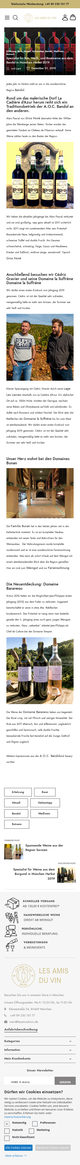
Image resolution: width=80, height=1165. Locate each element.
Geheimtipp (38, 51)
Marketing (43, 1130)
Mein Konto (65, 17)
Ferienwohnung (58, 568)
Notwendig (19, 1122)
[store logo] (40, 17)
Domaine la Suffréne (23, 283)
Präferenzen (48, 1122)
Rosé (19, 51)
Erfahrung (11, 51)
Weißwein (59, 51)
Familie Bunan (20, 526)
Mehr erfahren (14, 1155)
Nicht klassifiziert (23, 1137)
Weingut (32, 568)
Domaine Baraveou (36, 712)
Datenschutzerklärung (17, 1117)
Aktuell (27, 51)
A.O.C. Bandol (56, 106)
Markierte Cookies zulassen (52, 1147)
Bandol (48, 51)
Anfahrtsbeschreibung (21, 1029)
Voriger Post (12, 840)
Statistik (17, 1130)
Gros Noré (32, 118)
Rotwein (10, 54)
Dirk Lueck (16, 68)
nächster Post (67, 863)
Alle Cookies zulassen (18, 1147)
